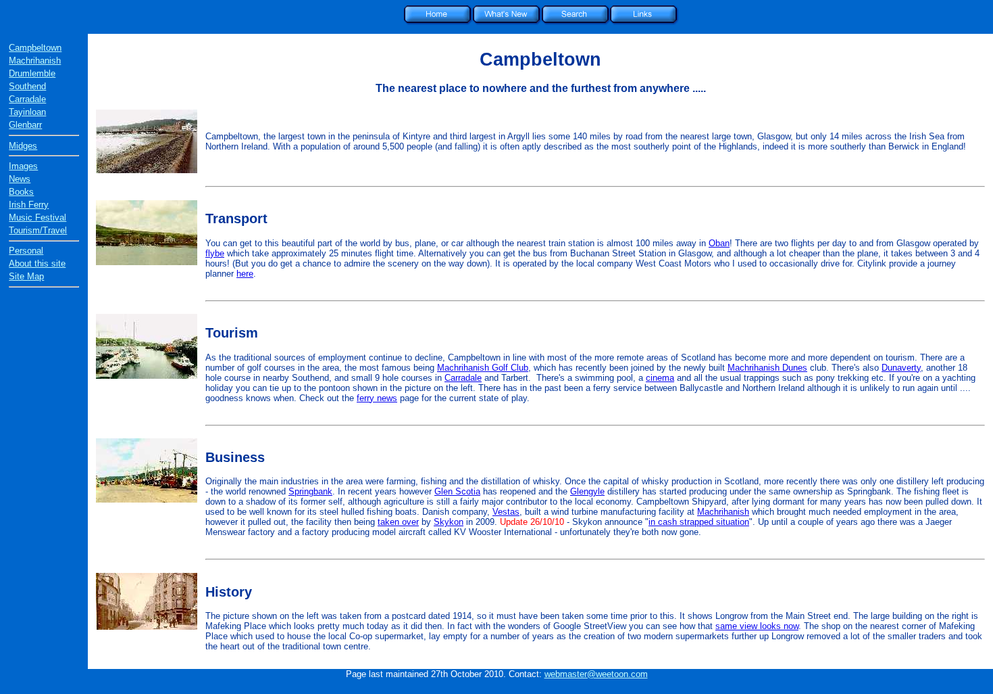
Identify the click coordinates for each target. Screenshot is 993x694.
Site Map (26, 276)
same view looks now (756, 626)
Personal (26, 251)
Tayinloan (27, 112)
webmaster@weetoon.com (596, 674)
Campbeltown (35, 48)
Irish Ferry (29, 205)
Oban (719, 243)
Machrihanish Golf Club (482, 368)
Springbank (310, 491)
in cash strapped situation (698, 522)
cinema (660, 378)
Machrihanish (35, 60)
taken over (398, 522)
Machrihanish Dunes (767, 368)
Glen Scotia (457, 491)
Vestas (505, 512)
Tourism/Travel (38, 230)
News (19, 179)
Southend (27, 86)
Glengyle (587, 491)
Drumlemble (32, 73)
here (244, 274)
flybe (214, 253)
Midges (23, 146)
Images (23, 166)
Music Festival (37, 217)
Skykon (448, 522)
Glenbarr (25, 125)
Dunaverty (901, 368)
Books (21, 192)
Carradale (27, 99)
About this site (37, 263)
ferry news (377, 398)
